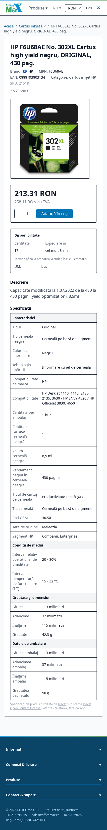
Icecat (62, 704)
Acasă (9, 26)
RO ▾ (57, 7)
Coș (89, 7)
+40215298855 (16, 815)
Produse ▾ (38, 8)
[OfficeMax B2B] (14, 7)
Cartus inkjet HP (32, 26)
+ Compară (19, 90)
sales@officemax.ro (45, 815)
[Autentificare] (98, 7)
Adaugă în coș (54, 213)
